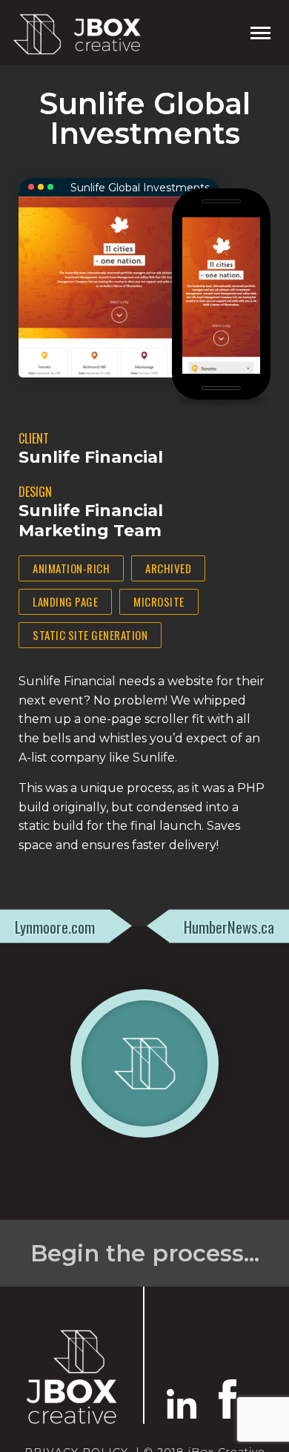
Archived (168, 568)
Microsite (159, 601)
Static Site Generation (90, 635)
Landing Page (65, 601)
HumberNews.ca (229, 925)
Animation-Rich (71, 568)
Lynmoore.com (55, 925)
